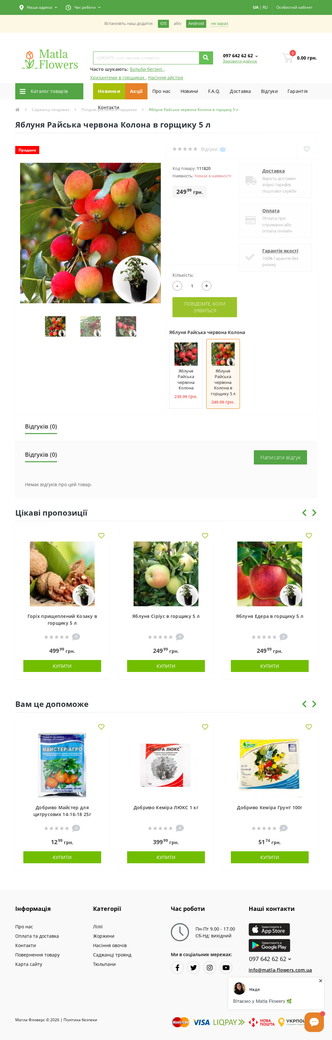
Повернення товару (37, 955)
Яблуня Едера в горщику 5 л (270, 616)
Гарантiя (298, 91)
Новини (189, 91)
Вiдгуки (269, 91)
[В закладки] (101, 536)
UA (255, 7)
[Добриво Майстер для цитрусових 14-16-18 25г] (62, 764)
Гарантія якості (280, 251)
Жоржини (103, 936)
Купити (62, 666)
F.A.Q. (214, 91)
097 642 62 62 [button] (267, 959)
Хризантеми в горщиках (118, 77)
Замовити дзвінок (240, 61)
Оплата (270, 210)
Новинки (109, 91)
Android (196, 23)
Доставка (240, 91)
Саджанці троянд (112, 955)
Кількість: (183, 275)
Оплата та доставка (37, 936)
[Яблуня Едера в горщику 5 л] (269, 573)
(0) (222, 149)
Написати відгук (280, 457)
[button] (38, 7)
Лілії (98, 926)
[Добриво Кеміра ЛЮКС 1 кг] (166, 764)
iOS (163, 23)
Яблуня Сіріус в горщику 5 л (166, 616)
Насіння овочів (110, 945)
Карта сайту (28, 964)
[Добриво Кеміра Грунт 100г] (269, 764)
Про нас (161, 91)
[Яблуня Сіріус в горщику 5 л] (166, 573)
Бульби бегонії (147, 69)
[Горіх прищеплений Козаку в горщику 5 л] (62, 573)
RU (265, 7)
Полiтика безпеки (80, 1020)
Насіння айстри (165, 77)
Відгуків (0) (41, 426)
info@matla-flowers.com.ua (280, 970)
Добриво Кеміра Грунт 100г (269, 807)
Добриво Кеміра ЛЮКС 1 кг (166, 807)
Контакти (108, 107)
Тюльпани (104, 964)
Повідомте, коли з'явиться (204, 307)
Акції (136, 91)
